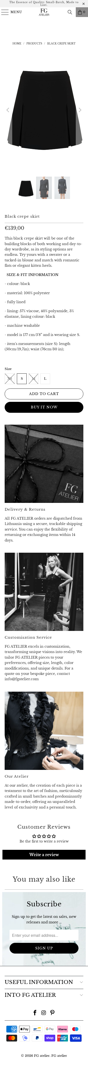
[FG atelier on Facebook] (35, 1013)
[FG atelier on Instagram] (43, 1013)
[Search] (70, 12)
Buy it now (44, 407)
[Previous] (8, 110)
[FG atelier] (44, 12)
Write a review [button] (44, 854)
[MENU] (3, 12)
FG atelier (42, 1056)
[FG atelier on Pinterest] (52, 1013)
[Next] (80, 110)
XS (9, 379)
